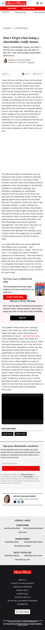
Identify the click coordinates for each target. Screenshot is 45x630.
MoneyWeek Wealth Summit (33, 542)
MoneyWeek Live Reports (22, 546)
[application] (22, 407)
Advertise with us (22, 597)
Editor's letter (21, 434)
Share (7, 74)
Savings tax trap (20, 12)
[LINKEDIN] (19, 501)
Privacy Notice (28, 476)
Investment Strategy (21, 28)
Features (31, 62)
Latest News (7, 434)
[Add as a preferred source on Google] (22, 611)
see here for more (31, 336)
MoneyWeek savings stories (33, 555)
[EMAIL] (23, 501)
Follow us (27, 74)
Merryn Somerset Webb (21, 60)
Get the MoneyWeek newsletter (33, 528)
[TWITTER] (15, 501)
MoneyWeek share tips (12, 555)
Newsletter (39, 74)
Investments (7, 28)
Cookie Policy (23, 594)
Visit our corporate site (30, 621)
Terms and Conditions (22, 587)
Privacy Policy (22, 590)
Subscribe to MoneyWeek (12, 528)
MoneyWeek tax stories (22, 559)
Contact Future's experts (22, 583)
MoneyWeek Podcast (12, 542)
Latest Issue (22, 532)
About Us (22, 580)
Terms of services (27, 474)
